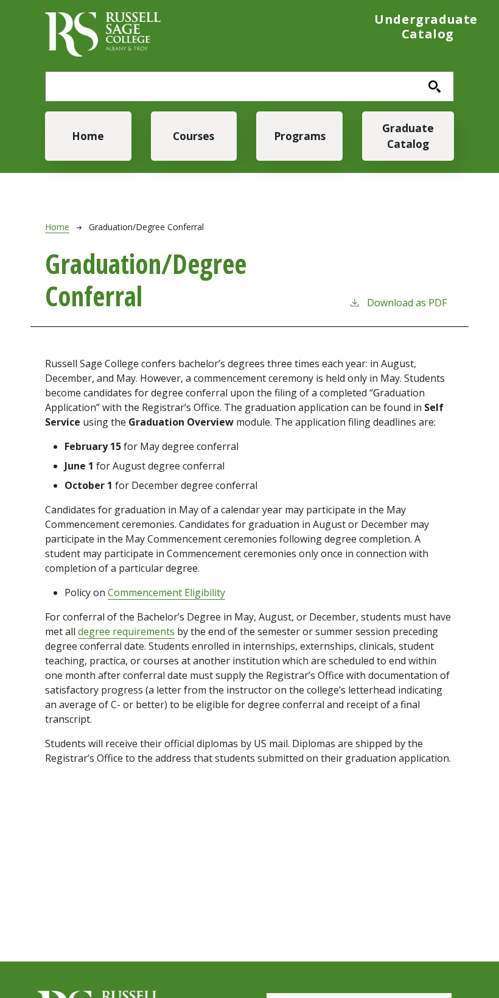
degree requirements (126, 631)
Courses (193, 135)
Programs (300, 135)
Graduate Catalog (408, 136)
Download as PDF (407, 302)
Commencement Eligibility (166, 592)
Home (88, 135)
